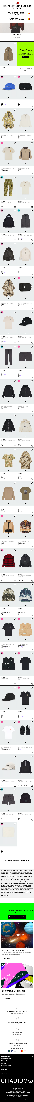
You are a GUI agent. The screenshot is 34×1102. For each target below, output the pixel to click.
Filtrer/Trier (16, 38)
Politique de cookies (17, 1089)
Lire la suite (4, 895)
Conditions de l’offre (17, 1096)
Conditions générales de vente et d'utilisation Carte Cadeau (17, 1094)
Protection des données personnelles (18, 1091)
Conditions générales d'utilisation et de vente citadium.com (17, 1092)
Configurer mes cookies (18, 1088)
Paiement (3, 1063)
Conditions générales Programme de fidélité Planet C (18, 1095)
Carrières (17, 1087)
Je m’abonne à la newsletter (17, 916)
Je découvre (7, 998)
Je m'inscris (6, 958)
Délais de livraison (6, 1060)
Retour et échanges (6, 1058)
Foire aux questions (6, 1065)
